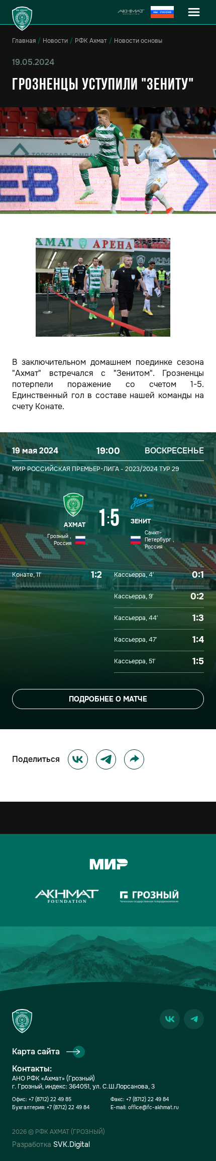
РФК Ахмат (91, 41)
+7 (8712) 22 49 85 (50, 1099)
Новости (55, 41)
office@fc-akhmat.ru (153, 1107)
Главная (24, 41)
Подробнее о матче (108, 699)
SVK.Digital (71, 1144)
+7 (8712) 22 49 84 (68, 1107)
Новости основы (138, 41)
